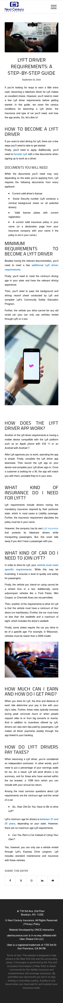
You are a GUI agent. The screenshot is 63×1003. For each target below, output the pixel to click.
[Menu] (53, 7)
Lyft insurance (50, 528)
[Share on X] (21, 880)
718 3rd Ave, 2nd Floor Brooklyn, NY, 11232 (32, 912)
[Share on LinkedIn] (42, 880)
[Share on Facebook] (10, 880)
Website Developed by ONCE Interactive (31, 929)
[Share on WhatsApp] (31, 880)
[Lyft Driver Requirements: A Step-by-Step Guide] (31, 37)
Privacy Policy (32, 924)
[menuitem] (53, 7)
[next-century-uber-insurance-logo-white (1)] (26, 7)
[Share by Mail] (53, 880)
